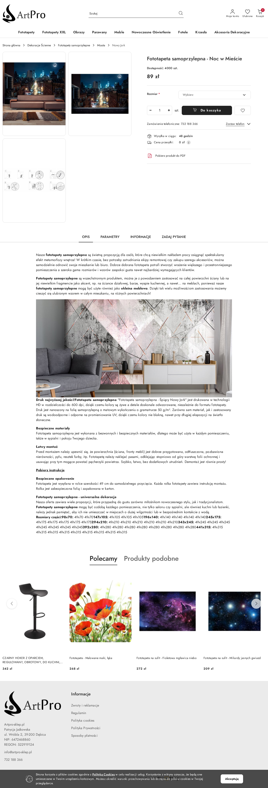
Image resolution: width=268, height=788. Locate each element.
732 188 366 (13, 759)
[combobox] (214, 95)
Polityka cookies (82, 720)
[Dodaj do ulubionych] (242, 110)
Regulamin (78, 712)
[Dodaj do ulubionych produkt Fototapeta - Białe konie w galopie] (261, 575)
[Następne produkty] (256, 603)
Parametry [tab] (110, 236)
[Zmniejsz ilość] (150, 110)
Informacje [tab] (140, 236)
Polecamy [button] (103, 558)
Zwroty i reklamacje (85, 705)
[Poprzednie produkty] (11, 603)
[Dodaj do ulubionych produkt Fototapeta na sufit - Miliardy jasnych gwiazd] (194, 575)
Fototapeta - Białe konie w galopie (225, 658)
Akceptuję (232, 779)
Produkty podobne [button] (151, 558)
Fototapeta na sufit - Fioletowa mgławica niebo (100, 658)
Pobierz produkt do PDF (170, 156)
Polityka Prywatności (85, 728)
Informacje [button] (81, 694)
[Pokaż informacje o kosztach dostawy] (188, 142)
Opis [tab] (86, 236)
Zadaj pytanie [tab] (174, 236)
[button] (34, 94)
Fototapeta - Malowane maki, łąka (24, 658)
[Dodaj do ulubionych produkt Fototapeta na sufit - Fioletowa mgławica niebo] (127, 575)
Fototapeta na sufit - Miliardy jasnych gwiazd (165, 658)
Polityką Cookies (103, 774)
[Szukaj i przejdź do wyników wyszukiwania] (181, 13)
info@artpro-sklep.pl (18, 752)
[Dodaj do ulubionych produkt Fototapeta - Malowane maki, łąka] (60, 575)
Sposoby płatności (84, 735)
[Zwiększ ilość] (169, 110)
